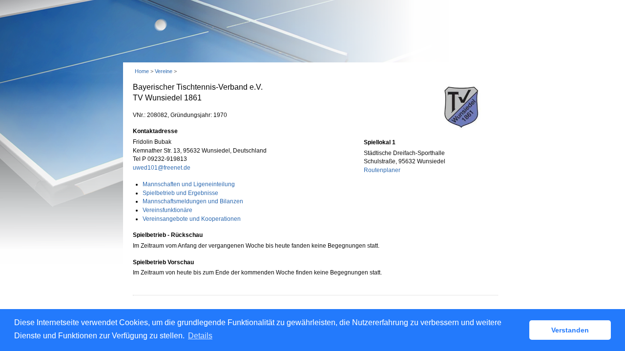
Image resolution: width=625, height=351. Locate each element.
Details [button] (200, 336)
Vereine (163, 71)
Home (142, 71)
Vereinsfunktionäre (167, 210)
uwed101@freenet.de (161, 167)
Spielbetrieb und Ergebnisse (180, 193)
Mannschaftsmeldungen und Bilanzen (193, 201)
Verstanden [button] (570, 330)
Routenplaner (382, 170)
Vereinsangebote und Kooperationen (192, 218)
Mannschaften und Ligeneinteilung (189, 184)
